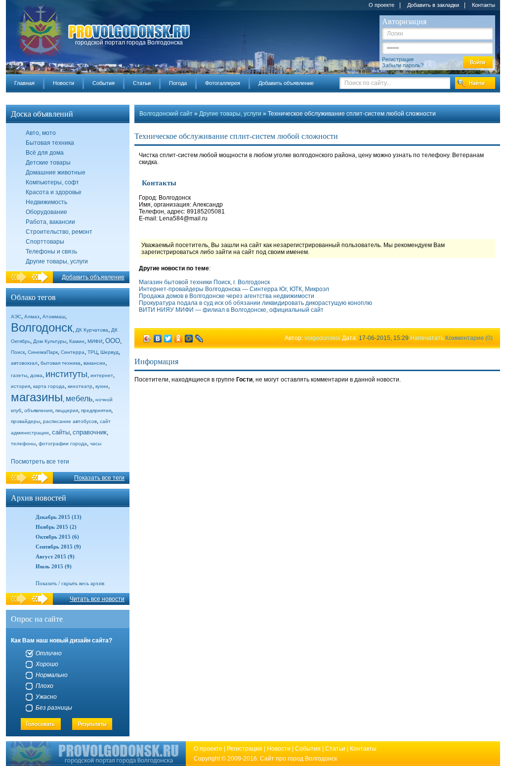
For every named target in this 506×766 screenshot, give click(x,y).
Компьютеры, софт (52, 182)
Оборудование (46, 212)
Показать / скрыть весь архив (70, 583)
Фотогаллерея (222, 83)
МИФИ (94, 341)
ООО (112, 340)
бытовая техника (61, 363)
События (103, 83)
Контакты (483, 5)
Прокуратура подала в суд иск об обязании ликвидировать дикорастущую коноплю (255, 302)
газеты (19, 375)
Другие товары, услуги (57, 261)
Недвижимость (46, 202)
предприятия (96, 410)
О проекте (381, 5)
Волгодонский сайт (166, 113)
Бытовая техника (50, 142)
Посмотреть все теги (40, 461)
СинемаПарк (43, 352)
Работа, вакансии (50, 221)
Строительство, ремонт (59, 231)
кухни (101, 386)
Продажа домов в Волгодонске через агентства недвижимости (226, 296)
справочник (90, 432)
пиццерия (66, 410)
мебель (79, 398)
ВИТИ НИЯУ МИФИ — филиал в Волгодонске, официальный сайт (231, 309)
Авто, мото (41, 132)
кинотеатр (80, 386)
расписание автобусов (70, 421)
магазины (37, 397)
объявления (38, 410)
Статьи (142, 83)
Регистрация (398, 59)
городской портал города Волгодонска (129, 42)
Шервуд (109, 352)
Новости (63, 83)
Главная (24, 83)
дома (36, 375)
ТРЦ (92, 352)
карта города (49, 386)
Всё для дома (45, 152)
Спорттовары (45, 241)
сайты (61, 432)
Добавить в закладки (433, 5)
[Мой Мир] (189, 338)
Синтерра (72, 352)
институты (66, 374)
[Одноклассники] (178, 338)
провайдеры (25, 421)
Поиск (18, 352)
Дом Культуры (49, 341)
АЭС (16, 316)
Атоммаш (53, 316)
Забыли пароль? (402, 65)
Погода (178, 83)
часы (95, 443)
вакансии (94, 363)
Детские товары (48, 162)
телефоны (23, 443)
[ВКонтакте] (158, 338)
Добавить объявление (286, 83)
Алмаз (32, 316)
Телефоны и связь (51, 251)
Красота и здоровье (54, 192)
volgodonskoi (322, 338)
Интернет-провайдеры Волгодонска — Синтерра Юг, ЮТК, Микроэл (234, 289)
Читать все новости (97, 599)
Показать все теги (99, 477)
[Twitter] (168, 338)
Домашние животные (55, 172)
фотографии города (63, 443)
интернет (101, 375)
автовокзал (24, 363)
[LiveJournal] (199, 338)
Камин (76, 341)
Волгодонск (42, 327)
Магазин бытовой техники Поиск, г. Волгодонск (204, 282)
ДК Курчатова (92, 330)
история (20, 386)
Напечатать (427, 338)
